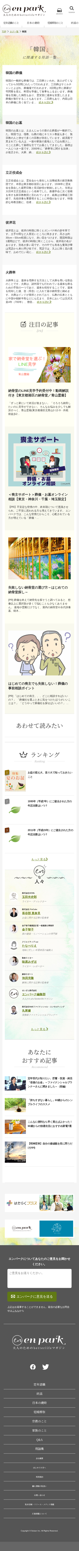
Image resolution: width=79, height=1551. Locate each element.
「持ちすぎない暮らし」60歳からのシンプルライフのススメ (50, 1102)
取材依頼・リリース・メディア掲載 (39, 1504)
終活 (39, 1394)
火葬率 (11, 272)
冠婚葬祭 (39, 1412)
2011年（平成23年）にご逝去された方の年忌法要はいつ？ (50, 832)
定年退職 (39, 1384)
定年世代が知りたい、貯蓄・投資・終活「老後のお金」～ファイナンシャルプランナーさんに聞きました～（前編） (50, 1082)
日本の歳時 (33, 23)
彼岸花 (11, 222)
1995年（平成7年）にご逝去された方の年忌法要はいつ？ (50, 803)
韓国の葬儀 (14, 73)
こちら (15, 1310)
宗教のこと (39, 1421)
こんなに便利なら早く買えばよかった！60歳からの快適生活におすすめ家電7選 (50, 1123)
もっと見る (38, 859)
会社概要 (39, 1458)
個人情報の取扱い (39, 1486)
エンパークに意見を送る (35, 1296)
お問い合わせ (39, 1495)
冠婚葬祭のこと (55, 23)
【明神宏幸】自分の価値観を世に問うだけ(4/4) (50, 1145)
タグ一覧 (14, 31)
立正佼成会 (14, 172)
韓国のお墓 (14, 123)
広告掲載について (39, 1513)
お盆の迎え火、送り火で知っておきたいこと (50, 774)
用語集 (39, 1449)
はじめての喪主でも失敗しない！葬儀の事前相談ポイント (38, 686)
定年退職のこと (11, 23)
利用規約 (39, 1476)
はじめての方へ (39, 1467)
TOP (4, 31)
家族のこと (39, 1430)
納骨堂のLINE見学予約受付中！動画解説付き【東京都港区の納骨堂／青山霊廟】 (38, 393)
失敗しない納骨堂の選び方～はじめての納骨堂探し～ (38, 590)
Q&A (39, 1440)
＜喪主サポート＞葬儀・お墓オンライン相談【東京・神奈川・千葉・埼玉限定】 (38, 497)
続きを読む (45, 102)
